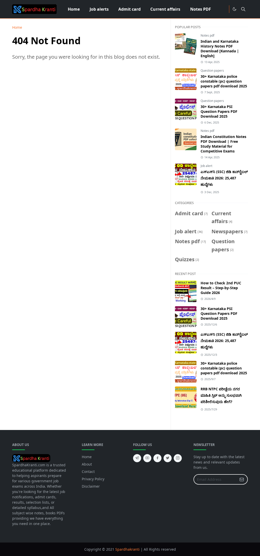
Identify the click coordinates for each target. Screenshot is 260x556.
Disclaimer (91, 486)
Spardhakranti (127, 549)
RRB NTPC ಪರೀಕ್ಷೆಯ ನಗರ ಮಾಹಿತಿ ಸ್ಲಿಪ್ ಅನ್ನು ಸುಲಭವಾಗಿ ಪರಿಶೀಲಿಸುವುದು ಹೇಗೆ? (221, 395)
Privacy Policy (93, 478)
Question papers (212, 70)
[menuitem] (74, 9)
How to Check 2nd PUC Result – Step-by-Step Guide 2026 (221, 288)
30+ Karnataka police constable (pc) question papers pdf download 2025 (224, 81)
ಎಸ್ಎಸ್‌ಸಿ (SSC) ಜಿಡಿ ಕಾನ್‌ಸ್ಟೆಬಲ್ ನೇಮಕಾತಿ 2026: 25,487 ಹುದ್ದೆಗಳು (224, 178)
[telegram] (137, 458)
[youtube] (147, 458)
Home (87, 456)
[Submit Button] (241, 479)
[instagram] (178, 458)
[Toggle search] (243, 9)
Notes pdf (207, 35)
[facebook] (157, 458)
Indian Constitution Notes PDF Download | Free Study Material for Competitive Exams (223, 143)
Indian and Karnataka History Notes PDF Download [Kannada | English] (220, 48)
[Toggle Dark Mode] (234, 9)
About (87, 464)
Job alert (206, 166)
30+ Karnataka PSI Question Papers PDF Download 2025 (219, 111)
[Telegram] (223, 9)
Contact (88, 471)
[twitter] (168, 458)
